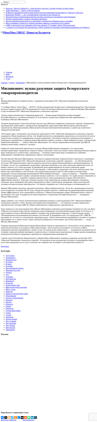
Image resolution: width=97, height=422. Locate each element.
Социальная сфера (13, 311)
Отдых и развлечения (14, 298)
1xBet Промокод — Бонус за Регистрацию (23, 11)
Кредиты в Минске (8, 420)
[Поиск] (2, 2)
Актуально (10, 256)
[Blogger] (9, 417)
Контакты (10, 77)
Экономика (20, 83)
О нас (8, 79)
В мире (8, 264)
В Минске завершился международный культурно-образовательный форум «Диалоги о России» (44, 13)
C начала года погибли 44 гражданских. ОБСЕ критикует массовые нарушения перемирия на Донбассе (48, 27)
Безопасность (11, 260)
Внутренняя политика (15, 268)
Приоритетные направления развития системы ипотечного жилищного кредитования (40, 17)
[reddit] (25, 417)
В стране (9, 266)
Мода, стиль (10, 289)
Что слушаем (11, 321)
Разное (8, 306)
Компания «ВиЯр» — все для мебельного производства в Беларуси (33, 15)
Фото (8, 74)
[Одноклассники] (15, 417)
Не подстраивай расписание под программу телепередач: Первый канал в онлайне (39, 21)
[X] (5, 417)
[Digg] (22, 417)
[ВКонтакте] (2, 417)
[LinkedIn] (32, 417)
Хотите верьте (11, 319)
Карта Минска (28, 420)
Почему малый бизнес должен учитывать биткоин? (26, 19)
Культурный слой (13, 285)
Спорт (8, 313)
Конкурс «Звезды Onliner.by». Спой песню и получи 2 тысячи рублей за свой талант (40, 8)
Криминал (10, 281)
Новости (9, 292)
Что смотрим (11, 323)
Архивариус (11, 258)
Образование (11, 296)
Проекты (9, 304)
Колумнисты (11, 279)
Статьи (11, 83)
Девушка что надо (13, 270)
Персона (9, 300)
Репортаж (9, 308)
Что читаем (10, 325)
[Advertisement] (48, 52)
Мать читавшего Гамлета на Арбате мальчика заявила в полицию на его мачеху (38, 23)
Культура (9, 283)
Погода (9, 302)
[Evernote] (28, 417)
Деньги (9, 272)
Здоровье (9, 277)
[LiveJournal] (35, 417)
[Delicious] (12, 417)
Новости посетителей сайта (17, 294)
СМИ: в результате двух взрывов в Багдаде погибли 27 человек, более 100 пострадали (40, 25)
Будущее (9, 262)
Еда (7, 275)
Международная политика (16, 287)
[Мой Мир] (19, 417)
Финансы (9, 317)
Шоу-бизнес (10, 328)
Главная (9, 72)
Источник (5, 246)
